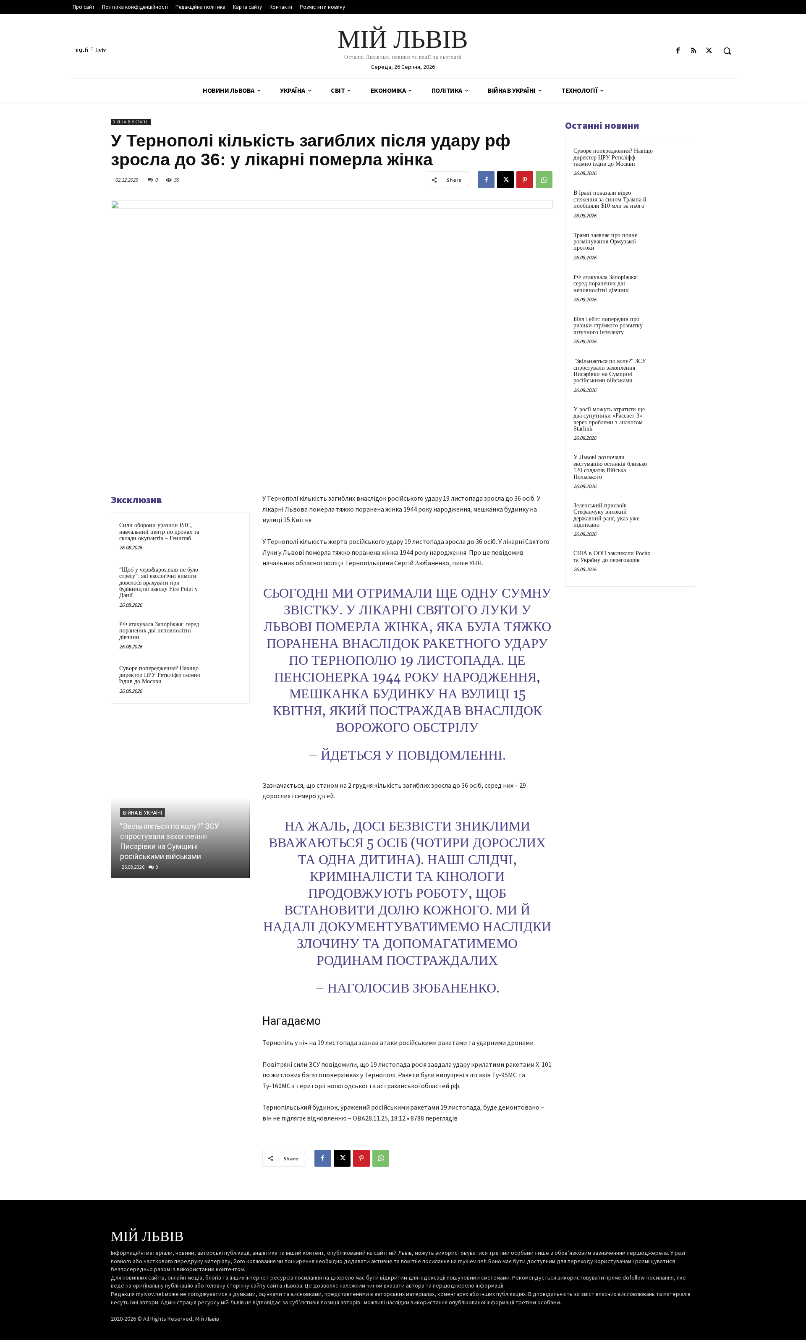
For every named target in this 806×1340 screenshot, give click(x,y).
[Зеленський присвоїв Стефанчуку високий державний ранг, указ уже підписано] (672, 515)
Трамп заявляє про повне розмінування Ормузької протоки (605, 241)
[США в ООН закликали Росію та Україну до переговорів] (672, 563)
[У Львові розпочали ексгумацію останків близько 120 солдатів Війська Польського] (672, 467)
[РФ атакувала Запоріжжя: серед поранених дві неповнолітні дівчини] (225, 635)
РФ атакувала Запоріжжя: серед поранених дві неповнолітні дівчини (159, 630)
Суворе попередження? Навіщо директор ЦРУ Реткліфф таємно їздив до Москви (159, 674)
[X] (709, 51)
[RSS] (693, 51)
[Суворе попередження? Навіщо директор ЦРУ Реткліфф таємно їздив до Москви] (225, 679)
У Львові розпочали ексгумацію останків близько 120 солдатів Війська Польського (610, 467)
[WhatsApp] (544, 179)
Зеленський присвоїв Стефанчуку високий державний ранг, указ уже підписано (606, 515)
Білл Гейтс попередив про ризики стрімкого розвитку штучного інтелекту (608, 325)
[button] (727, 51)
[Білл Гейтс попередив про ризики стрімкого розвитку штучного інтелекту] (672, 329)
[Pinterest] (524, 179)
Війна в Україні (131, 122)
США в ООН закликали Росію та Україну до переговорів (611, 556)
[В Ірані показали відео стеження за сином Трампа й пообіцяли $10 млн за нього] (672, 202)
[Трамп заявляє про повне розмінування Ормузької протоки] (672, 245)
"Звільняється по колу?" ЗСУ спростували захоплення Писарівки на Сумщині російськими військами (609, 371)
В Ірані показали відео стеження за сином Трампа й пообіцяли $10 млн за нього (609, 199)
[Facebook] (677, 51)
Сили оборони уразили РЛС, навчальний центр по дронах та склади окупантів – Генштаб (159, 531)
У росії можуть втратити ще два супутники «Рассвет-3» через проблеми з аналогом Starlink (609, 419)
